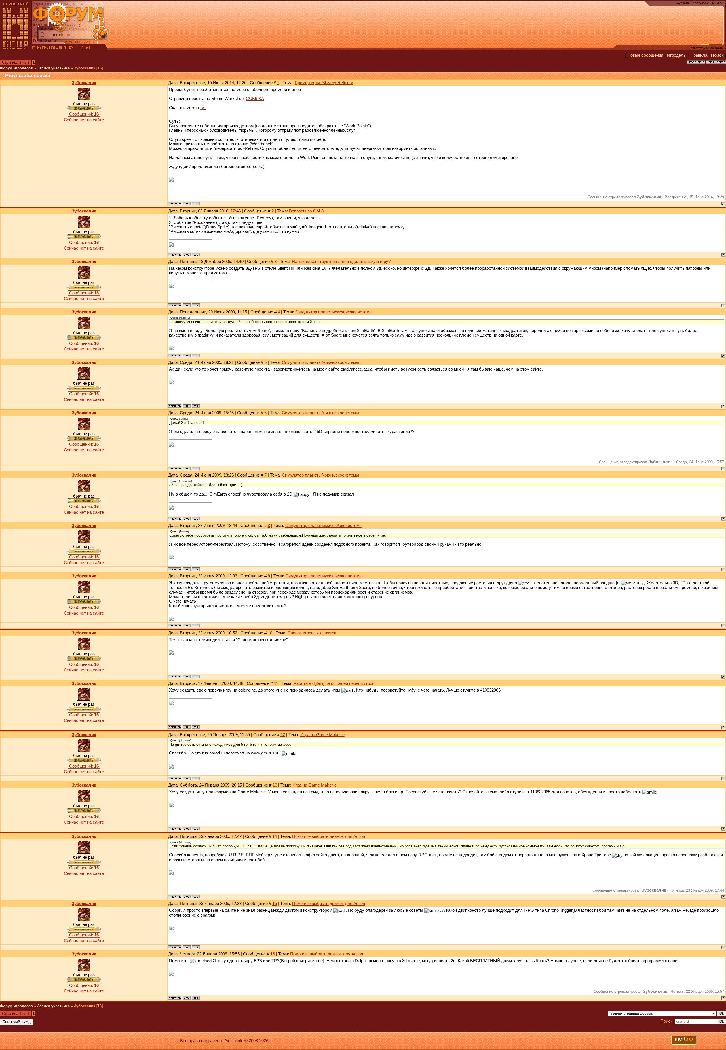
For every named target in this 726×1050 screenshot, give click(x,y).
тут (203, 107)
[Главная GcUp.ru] (16, 48)
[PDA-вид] (82, 48)
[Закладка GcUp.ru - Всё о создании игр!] (76, 48)
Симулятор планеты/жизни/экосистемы (333, 312)
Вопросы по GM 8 (306, 211)
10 (270, 633)
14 (274, 836)
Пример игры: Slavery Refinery (324, 82)
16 (272, 954)
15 (274, 903)
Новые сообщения (645, 55)
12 (282, 734)
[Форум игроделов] (34, 48)
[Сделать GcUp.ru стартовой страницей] (71, 48)
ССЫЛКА (255, 98)
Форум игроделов (16, 68)
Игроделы (677, 55)
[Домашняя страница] (187, 203)
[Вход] (65, 48)
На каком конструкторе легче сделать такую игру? (341, 261)
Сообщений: (84, 114)
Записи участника (53, 68)
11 (276, 683)
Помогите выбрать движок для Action (328, 836)
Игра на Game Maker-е (322, 734)
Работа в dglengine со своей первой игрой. (334, 683)
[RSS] (88, 48)
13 (275, 785)
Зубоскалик (84, 82)
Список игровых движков (312, 633)
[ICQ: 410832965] (196, 203)
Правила (698, 55)
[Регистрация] (49, 48)
